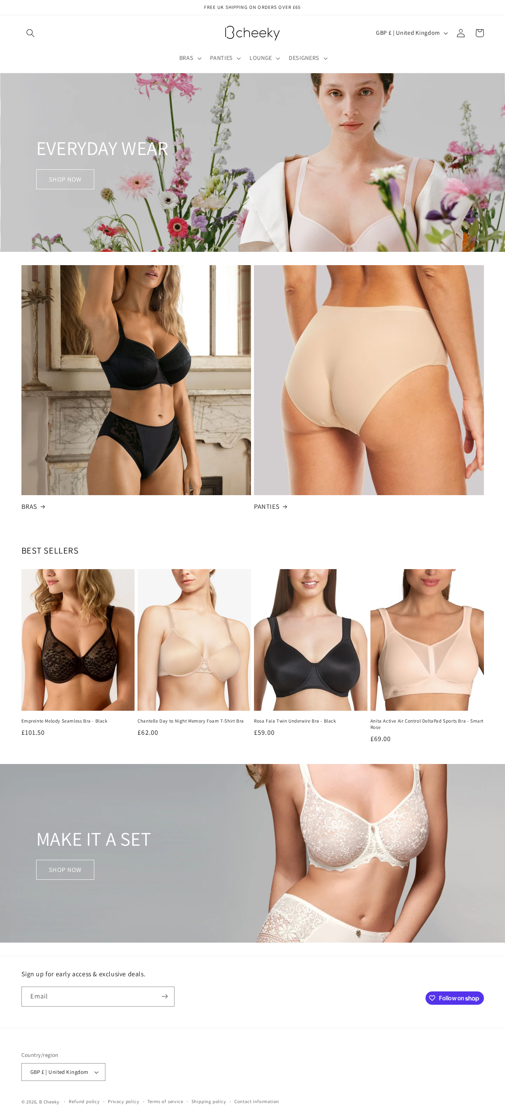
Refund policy (84, 1101)
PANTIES (266, 506)
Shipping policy (209, 1101)
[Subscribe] (164, 997)
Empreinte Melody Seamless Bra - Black (64, 721)
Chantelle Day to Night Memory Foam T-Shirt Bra (191, 721)
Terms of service (165, 1101)
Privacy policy (123, 1101)
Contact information (256, 1101)
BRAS (29, 506)
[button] (30, 33)
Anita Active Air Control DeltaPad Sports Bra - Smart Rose (427, 724)
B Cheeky (49, 1102)
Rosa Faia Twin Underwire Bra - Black (295, 721)
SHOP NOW (65, 179)
